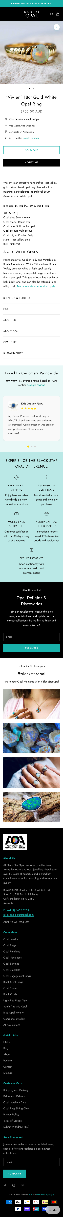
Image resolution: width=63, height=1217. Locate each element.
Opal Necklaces (12, 958)
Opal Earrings (11, 964)
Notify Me (31, 162)
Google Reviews (31, 138)
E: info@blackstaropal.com (18, 915)
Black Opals (10, 994)
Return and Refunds (14, 1096)
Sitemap (7, 1073)
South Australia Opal (15, 1006)
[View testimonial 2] (31, 446)
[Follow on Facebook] (5, 1185)
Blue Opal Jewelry (13, 1013)
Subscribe (31, 648)
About (6, 1054)
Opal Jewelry (10, 939)
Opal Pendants (11, 951)
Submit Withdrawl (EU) (16, 1127)
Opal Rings (9, 945)
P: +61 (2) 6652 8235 (16, 910)
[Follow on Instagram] (13, 1185)
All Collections (11, 1025)
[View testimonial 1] (28, 447)
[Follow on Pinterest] (22, 1185)
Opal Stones (10, 988)
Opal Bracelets (11, 970)
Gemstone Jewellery (14, 1019)
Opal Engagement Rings (17, 976)
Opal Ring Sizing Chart (16, 1108)
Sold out (31, 150)
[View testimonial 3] (35, 446)
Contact (7, 1067)
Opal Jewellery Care (14, 1102)
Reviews (7, 1060)
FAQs (6, 1042)
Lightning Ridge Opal (15, 1000)
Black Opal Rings (13, 982)
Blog (6, 1048)
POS (30, 1194)
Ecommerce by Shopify (45, 1194)
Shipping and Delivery (15, 1090)
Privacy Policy (11, 1114)
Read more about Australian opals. (36, 286)
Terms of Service (12, 1121)
